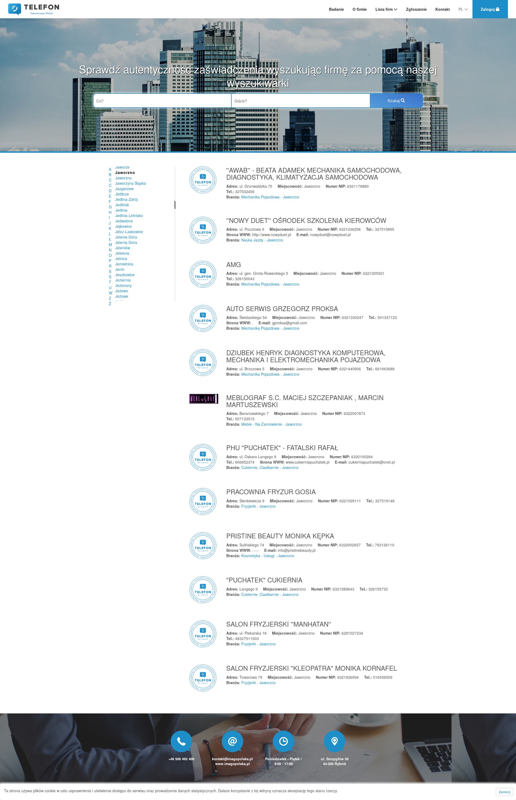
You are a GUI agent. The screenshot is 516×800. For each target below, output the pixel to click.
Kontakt (442, 9)
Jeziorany (123, 285)
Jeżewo (121, 290)
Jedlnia (121, 210)
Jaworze (122, 167)
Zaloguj (488, 9)
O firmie (360, 9)
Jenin (119, 269)
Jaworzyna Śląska (130, 183)
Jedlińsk (122, 204)
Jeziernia (123, 280)
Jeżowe (121, 296)
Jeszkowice (125, 274)
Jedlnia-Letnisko (129, 215)
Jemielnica (124, 263)
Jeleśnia (122, 253)
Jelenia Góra (126, 237)
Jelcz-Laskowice (129, 231)
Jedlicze (122, 194)
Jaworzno (123, 177)
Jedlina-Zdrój (126, 199)
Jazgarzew (124, 188)
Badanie (336, 9)
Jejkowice (123, 226)
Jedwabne (124, 220)
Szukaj (394, 100)
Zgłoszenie (416, 9)
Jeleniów (122, 247)
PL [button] (461, 9)
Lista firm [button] (384, 9)
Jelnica (121, 258)
